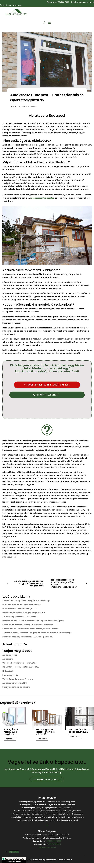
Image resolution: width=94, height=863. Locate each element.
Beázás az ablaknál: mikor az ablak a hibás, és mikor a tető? (30, 628)
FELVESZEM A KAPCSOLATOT (47, 779)
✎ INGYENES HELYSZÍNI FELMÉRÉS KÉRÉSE (47, 384)
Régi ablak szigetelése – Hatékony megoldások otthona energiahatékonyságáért (63, 583)
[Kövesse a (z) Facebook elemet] (6, 852)
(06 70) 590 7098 (62, 2)
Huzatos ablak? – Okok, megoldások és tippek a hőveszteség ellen (33, 620)
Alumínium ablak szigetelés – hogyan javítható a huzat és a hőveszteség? (36, 632)
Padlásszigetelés (10, 675)
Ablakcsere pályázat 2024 (14, 683)
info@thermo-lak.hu (47, 847)
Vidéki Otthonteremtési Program (17, 679)
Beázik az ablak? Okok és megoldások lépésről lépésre (27, 624)
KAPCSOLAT (17, 5)
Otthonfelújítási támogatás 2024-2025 (20, 667)
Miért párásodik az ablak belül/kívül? (19, 608)
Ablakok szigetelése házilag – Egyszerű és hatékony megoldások (29, 583)
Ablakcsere (7, 659)
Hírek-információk (29, 106)
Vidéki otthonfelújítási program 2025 (19, 663)
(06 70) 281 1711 (54, 844)
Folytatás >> (10, 739)
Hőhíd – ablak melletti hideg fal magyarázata (23, 612)
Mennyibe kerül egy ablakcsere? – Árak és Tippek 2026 (27, 637)
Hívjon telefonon (47, 394)
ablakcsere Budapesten (42, 198)
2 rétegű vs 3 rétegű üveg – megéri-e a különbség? (26, 600)
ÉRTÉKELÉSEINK (5, 5)
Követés (14, 852)
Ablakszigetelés (9, 655)
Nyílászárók (7, 671)
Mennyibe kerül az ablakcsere (16, 687)
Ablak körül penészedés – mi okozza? (19, 616)
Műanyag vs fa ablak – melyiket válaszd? (21, 604)
